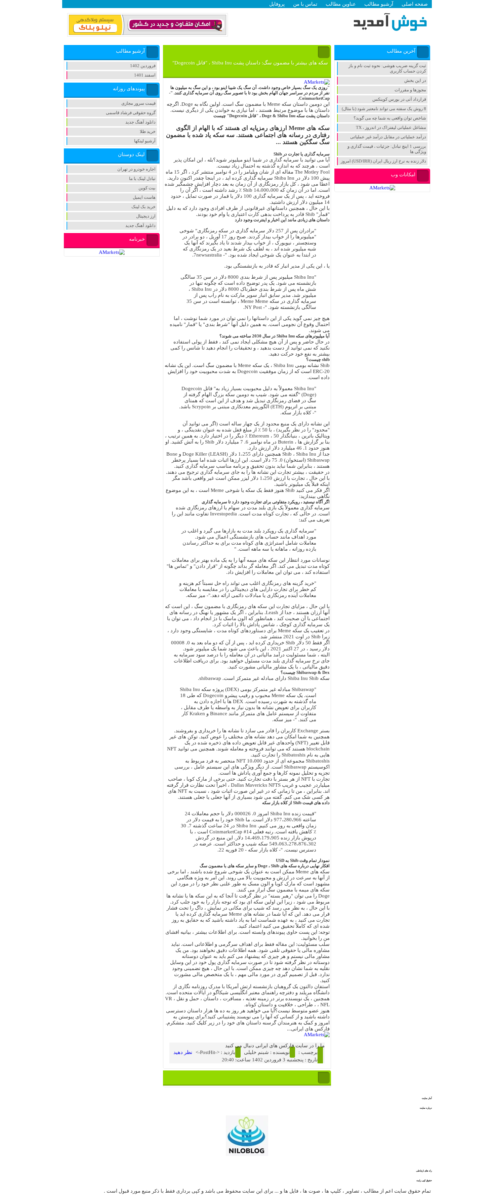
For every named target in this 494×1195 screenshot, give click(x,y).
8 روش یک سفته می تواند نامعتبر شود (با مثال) (384, 108)
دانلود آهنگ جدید (140, 122)
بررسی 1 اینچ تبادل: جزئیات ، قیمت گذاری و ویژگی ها (386, 149)
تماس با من (305, 4)
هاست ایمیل (144, 197)
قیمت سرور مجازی (138, 103)
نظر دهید (182, 1052)
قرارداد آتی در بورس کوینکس (399, 99)
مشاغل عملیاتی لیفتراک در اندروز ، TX (391, 127)
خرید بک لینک (143, 206)
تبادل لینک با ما (142, 178)
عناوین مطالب (341, 4)
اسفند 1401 (145, 75)
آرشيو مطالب (378, 4)
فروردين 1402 (143, 65)
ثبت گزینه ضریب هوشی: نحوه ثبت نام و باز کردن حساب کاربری (387, 68)
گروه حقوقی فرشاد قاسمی (131, 112)
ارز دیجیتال (146, 216)
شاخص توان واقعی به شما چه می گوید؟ (390, 118)
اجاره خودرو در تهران (136, 169)
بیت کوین (147, 187)
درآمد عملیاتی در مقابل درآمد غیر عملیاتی (388, 136)
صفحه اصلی (415, 4)
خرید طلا (148, 131)
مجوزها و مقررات (410, 89)
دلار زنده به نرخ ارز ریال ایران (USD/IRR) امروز (383, 161)
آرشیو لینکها (145, 140)
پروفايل (277, 4)
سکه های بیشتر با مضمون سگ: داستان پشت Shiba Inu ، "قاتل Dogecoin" (250, 62)
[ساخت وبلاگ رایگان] (147, 34)
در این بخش (415, 80)
